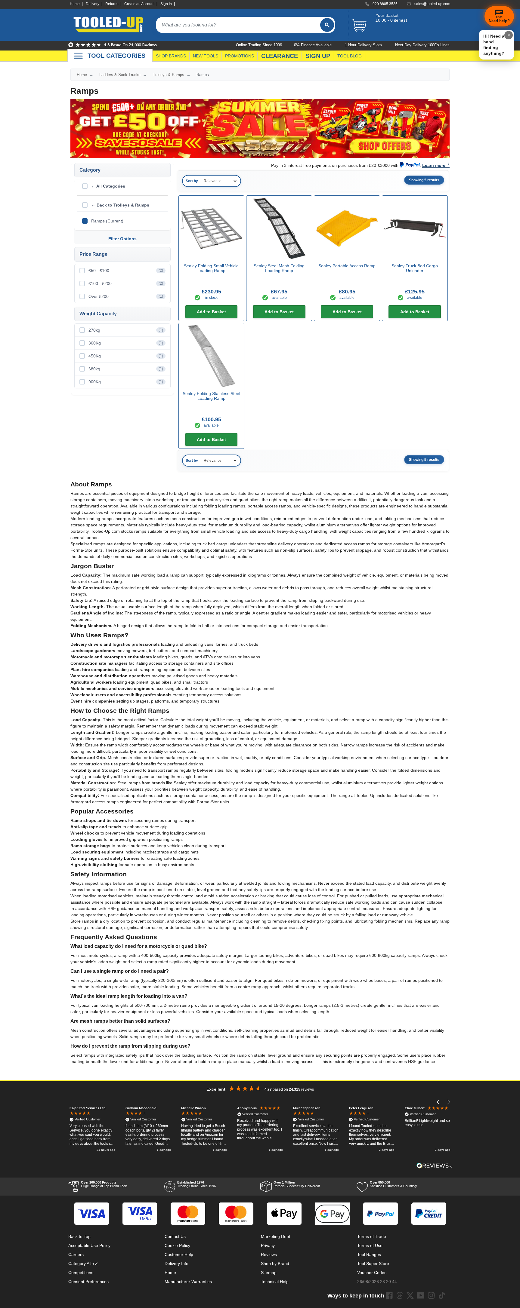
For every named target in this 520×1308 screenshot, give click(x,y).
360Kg (125, 343)
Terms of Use (369, 1245)
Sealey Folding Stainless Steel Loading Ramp (211, 396)
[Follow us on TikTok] (442, 1295)
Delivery (92, 4)
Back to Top (79, 1236)
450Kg (125, 356)
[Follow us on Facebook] (389, 1295)
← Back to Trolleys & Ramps (120, 205)
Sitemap (269, 1272)
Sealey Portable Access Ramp (347, 265)
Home (75, 4)
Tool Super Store (373, 1263)
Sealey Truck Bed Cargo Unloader (415, 268)
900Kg (125, 381)
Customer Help (179, 1254)
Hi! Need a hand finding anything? (493, 45)
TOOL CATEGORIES (116, 55)
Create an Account (139, 4)
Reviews (269, 1254)
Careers (76, 1254)
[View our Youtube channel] (421, 1295)
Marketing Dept (275, 1236)
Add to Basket (211, 311)
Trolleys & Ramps (168, 74)
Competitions (80, 1272)
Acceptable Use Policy (89, 1245)
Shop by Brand (275, 1263)
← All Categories (108, 186)
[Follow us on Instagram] (431, 1295)
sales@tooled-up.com (432, 4)
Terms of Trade (371, 1236)
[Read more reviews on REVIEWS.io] (434, 1166)
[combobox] (238, 25)
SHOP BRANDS (171, 56)
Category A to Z (83, 1263)
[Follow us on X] (410, 1295)
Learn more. (434, 165)
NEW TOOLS (205, 56)
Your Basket (387, 15)
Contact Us (175, 1236)
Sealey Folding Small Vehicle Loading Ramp (211, 268)
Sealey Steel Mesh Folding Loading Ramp (279, 268)
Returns (111, 4)
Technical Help (275, 1281)
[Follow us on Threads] (399, 1295)
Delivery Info (176, 1263)
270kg (125, 330)
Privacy (268, 1245)
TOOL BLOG (349, 56)
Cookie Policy (177, 1245)
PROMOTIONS (239, 56)
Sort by (192, 181)
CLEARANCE (279, 56)
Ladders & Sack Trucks (120, 74)
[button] (438, 1102)
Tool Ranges (369, 1254)
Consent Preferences (88, 1281)
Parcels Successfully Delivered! (297, 1184)
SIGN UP (317, 56)
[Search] (327, 25)
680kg (125, 368)
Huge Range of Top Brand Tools (104, 1184)
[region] (260, 1129)
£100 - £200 (125, 283)
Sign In (166, 4)
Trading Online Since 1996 (196, 1184)
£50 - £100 (125, 270)
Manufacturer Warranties (188, 1281)
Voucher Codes (371, 1272)
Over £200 (125, 296)
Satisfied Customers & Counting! (393, 1184)
